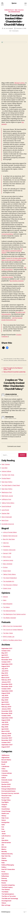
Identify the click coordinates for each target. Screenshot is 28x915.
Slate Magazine (7, 604)
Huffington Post (6, 499)
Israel (3, 831)
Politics (21, 10)
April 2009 (4, 702)
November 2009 (6, 686)
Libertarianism (6, 842)
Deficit (3, 777)
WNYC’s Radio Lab (8, 636)
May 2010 (4, 673)
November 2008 (6, 713)
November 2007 (6, 740)
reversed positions (7, 234)
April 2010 (4, 675)
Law (2, 838)
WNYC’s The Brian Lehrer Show (12, 640)
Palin (3, 862)
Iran (16, 10)
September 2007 (7, 744)
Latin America (6, 836)
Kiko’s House (7, 557)
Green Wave (16, 358)
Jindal (3, 833)
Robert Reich (7, 571)
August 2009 (5, 693)
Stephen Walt (5, 513)
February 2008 (6, 733)
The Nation (6, 607)
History (3, 815)
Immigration (5, 822)
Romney (4, 878)
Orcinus (5, 567)
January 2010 (6, 682)
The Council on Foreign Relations (13, 629)
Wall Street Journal (7, 496)
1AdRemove (5, 755)
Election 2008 (6, 784)
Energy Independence (8, 789)
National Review (22, 360)
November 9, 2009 (21, 28)
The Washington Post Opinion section (14, 614)
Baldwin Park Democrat (10, 536)
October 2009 (6, 689)
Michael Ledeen (19, 83)
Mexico (3, 849)
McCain (3, 847)
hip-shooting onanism (17, 281)
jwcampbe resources (7, 524)
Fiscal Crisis (5, 798)
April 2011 (4, 655)
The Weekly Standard (9, 618)
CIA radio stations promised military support (12, 251)
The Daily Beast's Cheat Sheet (10, 485)
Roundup (4, 880)
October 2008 (6, 715)
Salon (4, 600)
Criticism (4, 775)
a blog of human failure (10, 532)
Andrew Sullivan (6, 471)
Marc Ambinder (7, 564)
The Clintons (5, 889)
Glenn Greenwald (6, 517)
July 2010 (4, 668)
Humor (3, 820)
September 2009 (7, 691)
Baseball (4, 762)
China (3, 768)
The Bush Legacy (7, 887)
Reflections (5, 876)
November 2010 (6, 659)
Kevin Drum (4, 520)
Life (2, 845)
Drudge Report (6, 478)
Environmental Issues (8, 791)
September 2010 (6, 664)
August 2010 (5, 666)
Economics (5, 782)
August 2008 (5, 720)
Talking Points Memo (7, 503)
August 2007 (5, 747)
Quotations (5, 874)
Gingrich (4, 804)
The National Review (9, 611)
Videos (3, 903)
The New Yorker (8, 633)
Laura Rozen (5, 510)
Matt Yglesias (5, 464)
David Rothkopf (6, 506)
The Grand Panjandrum (10, 578)
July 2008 (4, 722)
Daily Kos (6, 543)
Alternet (5, 596)
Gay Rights (5, 802)
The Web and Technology (9, 898)
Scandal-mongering (7, 885)
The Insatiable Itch (8, 581)
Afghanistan (5, 757)
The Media (4, 892)
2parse (14, 3)
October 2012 (5, 650)
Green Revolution (8, 358)
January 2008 (6, 736)
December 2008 (6, 711)
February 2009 (6, 706)
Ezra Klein (4, 468)
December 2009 (6, 684)
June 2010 (4, 671)
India (3, 824)
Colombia (4, 771)
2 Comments (15, 31)
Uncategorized (6, 901)
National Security (7, 854)
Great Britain (5, 809)
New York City (6, 856)
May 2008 (4, 727)
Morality (4, 851)
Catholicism (5, 766)
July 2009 (4, 695)
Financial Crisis (6, 795)
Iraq (2, 829)
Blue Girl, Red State (9, 539)
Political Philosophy (7, 865)
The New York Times (7, 475)
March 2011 (5, 657)
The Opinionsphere (14, 11)
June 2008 (5, 724)
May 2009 (4, 700)
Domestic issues (6, 780)
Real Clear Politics (6, 482)
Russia (3, 883)
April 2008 (4, 729)
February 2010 (6, 680)
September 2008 (7, 718)
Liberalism (4, 840)
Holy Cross (5, 818)
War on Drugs (5, 905)
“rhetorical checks (7, 277)
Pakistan (4, 860)
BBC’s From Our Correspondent (12, 626)
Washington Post (6, 492)
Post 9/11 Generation (8, 869)
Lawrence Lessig (8, 560)
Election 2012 (5, 786)
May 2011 (4, 653)
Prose (3, 871)
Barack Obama (6, 760)
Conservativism (6, 773)
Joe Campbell (9, 28)
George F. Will (7, 553)
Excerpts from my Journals (10, 793)
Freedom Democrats (9, 550)
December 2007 (6, 738)
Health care (5, 813)
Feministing (6, 546)
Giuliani (3, 807)
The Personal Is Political (10, 585)
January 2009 (6, 709)
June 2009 (5, 697)
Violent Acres (7, 588)
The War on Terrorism (8, 896)
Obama (3, 858)
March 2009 (5, 704)
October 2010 (5, 662)
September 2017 (6, 648)
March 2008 (5, 731)
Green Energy (5, 811)
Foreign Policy (9, 10)
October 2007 (6, 742)
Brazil (3, 764)
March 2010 (5, 677)
